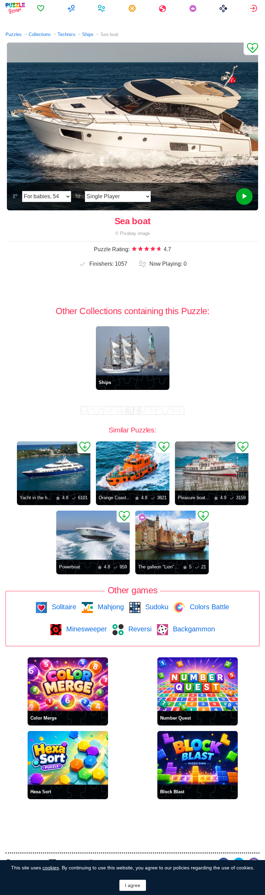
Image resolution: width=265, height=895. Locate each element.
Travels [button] (163, 8)
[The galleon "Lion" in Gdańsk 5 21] (172, 535)
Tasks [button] (133, 8)
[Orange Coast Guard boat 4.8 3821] (132, 466)
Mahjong (110, 607)
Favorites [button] (42, 8)
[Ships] (132, 350)
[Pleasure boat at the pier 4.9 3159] (211, 466)
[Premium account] (194, 8)
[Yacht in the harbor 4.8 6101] (53, 466)
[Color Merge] (68, 684)
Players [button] (102, 8)
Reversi (138, 629)
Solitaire (63, 607)
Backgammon (193, 629)
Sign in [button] (254, 8)
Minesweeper (85, 629)
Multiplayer (72, 8)
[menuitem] (42, 8)
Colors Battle (208, 607)
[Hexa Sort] (68, 758)
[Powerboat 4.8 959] (93, 535)
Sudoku (155, 607)
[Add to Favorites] (251, 49)
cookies (50, 867)
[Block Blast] (197, 758)
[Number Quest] (197, 684)
